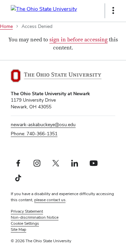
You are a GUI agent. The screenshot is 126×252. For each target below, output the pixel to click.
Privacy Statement (27, 211)
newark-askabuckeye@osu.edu (43, 124)
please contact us (50, 200)
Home (6, 26)
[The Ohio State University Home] (56, 76)
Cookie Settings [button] (25, 223)
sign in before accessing (78, 39)
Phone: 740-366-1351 (34, 134)
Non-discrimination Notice (34, 217)
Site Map (18, 229)
